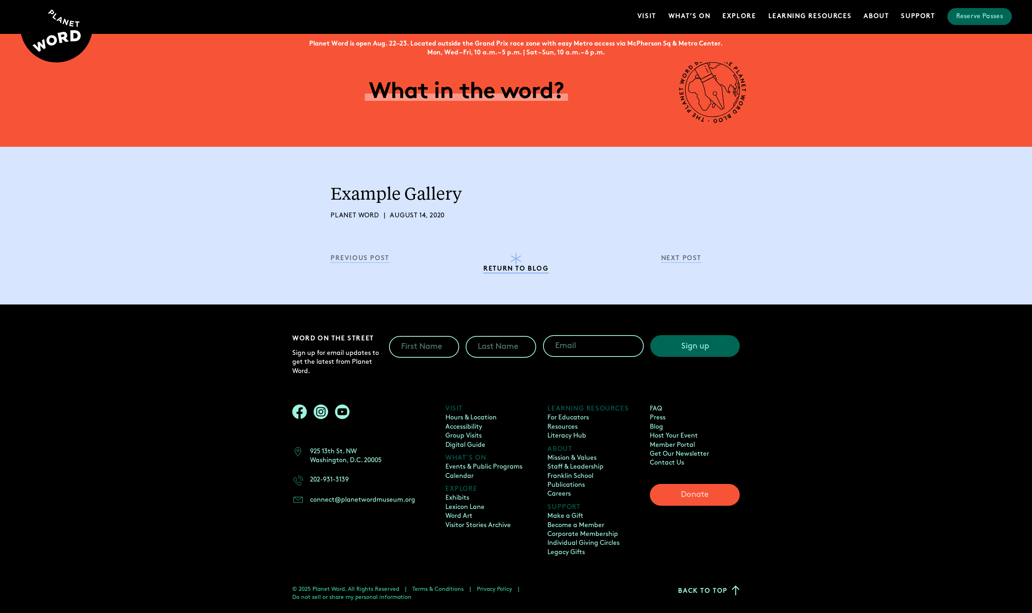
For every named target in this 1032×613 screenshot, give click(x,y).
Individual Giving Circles (583, 543)
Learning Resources (810, 17)
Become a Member (575, 525)
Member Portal (672, 445)
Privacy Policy (494, 589)
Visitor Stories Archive (478, 525)
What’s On (689, 17)
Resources (562, 427)
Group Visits (463, 436)
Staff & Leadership (575, 467)
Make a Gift (565, 516)
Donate (695, 494)
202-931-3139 (329, 480)
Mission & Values (572, 458)
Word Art (458, 516)
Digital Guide (465, 445)
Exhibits (457, 498)
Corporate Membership (582, 534)
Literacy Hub (566, 436)
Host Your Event (674, 436)
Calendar (459, 476)
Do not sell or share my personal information (352, 597)
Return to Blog (515, 269)
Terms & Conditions (438, 589)
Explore (739, 17)
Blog (656, 427)
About (876, 17)
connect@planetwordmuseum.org (362, 500)
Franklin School (570, 476)
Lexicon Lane (465, 507)
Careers (559, 494)
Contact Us (667, 463)
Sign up (695, 346)
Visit (646, 17)
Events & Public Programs (483, 467)
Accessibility (463, 427)
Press (658, 418)
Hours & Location (471, 418)
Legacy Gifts (566, 552)
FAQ (656, 409)
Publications (566, 485)
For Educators (568, 418)
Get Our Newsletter (679, 454)
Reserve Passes (979, 16)
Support (918, 17)
